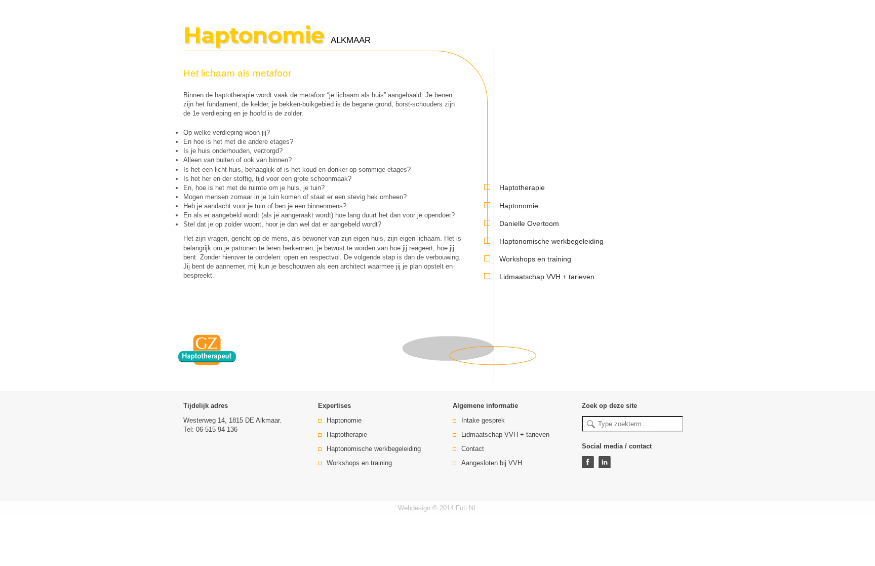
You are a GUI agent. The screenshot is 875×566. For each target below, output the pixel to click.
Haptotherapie (522, 187)
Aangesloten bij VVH (491, 463)
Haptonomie (518, 206)
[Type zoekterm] (632, 424)
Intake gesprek (483, 420)
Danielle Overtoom (529, 223)
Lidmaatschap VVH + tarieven (546, 277)
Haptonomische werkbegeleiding (551, 241)
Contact (472, 448)
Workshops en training (535, 259)
